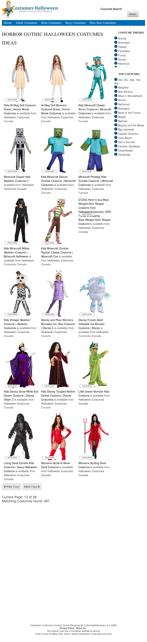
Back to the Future (129, 113)
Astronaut (124, 104)
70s (138, 80)
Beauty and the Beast (131, 125)
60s (132, 80)
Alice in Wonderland (130, 96)
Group (122, 59)
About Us (81, 628)
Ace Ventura (125, 92)
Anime (122, 100)
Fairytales (124, 51)
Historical (123, 63)
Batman (122, 121)
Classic (122, 47)
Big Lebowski (126, 129)
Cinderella (124, 154)
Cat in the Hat (126, 142)
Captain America (128, 133)
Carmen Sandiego (129, 146)
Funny (122, 55)
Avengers (124, 108)
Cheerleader (125, 150)
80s (116, 83)
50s (126, 80)
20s (120, 80)
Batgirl (122, 117)
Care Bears (125, 138)
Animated (124, 42)
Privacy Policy (67, 628)
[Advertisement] (60, 529)
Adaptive (123, 87)
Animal (122, 38)
